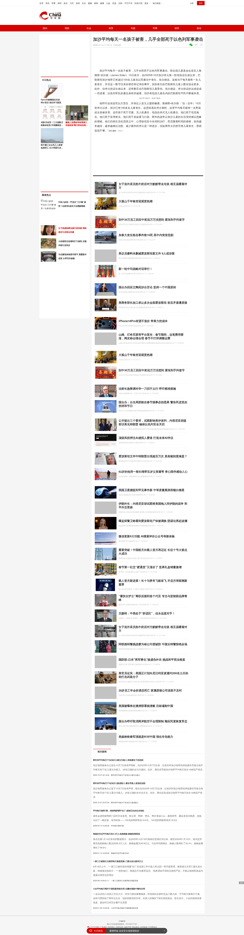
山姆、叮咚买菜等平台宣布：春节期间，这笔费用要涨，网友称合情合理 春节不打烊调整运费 (151, 336)
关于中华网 (94, 927)
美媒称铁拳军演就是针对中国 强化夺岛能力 (146, 736)
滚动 (199, 28)
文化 (84, 3)
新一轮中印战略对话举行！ (135, 269)
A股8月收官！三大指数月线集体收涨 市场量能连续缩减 (52, 125)
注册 (191, 3)
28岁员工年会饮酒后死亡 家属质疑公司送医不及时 (150, 690)
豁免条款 (135, 927)
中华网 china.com (51, 15)
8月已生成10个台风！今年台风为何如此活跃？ (132, 930)
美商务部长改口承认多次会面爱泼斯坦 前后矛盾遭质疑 (153, 302)
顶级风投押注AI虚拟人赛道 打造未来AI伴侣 (146, 438)
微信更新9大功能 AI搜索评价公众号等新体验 (147, 536)
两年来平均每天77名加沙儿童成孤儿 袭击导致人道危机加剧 (119, 783)
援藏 (90, 3)
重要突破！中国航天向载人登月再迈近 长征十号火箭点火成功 (153, 551)
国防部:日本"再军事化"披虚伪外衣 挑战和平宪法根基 (152, 659)
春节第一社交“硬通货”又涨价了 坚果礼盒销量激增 (150, 567)
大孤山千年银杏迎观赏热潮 (135, 201)
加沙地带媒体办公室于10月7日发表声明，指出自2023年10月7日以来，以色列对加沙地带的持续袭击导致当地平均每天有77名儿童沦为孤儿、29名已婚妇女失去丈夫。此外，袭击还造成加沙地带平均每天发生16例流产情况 (148, 793)
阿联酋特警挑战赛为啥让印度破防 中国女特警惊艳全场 (153, 644)
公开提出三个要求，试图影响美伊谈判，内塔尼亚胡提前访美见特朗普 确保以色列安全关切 (152, 422)
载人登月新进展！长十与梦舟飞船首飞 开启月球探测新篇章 (153, 582)
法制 (120, 3)
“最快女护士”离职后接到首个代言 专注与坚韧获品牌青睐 (153, 598)
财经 (60, 3)
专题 (133, 28)
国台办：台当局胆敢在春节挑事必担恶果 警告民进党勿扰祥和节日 (153, 404)
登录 (200, 3)
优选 (114, 3)
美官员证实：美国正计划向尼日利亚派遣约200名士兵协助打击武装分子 (153, 675)
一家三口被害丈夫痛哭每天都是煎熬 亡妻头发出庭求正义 (118, 861)
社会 (89, 28)
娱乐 (66, 3)
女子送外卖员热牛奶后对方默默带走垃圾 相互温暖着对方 (153, 186)
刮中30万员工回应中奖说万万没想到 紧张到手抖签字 (152, 219)
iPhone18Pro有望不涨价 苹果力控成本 (143, 321)
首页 (41, 3)
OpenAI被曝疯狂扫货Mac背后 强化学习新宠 (51, 101)
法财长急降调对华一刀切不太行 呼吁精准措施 (147, 388)
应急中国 (138, 3)
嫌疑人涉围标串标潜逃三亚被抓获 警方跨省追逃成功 (77, 125)
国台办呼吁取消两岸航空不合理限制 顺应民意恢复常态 (153, 721)
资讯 (47, 3)
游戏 (78, 3)
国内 (45, 28)
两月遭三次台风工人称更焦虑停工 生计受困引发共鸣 (52, 147)
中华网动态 (152, 927)
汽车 (72, 3)
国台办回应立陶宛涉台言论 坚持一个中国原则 (147, 287)
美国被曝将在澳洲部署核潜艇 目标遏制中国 (146, 706)
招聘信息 (119, 927)
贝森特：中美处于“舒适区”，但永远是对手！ (147, 613)
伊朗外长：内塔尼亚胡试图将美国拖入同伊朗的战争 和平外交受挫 (153, 505)
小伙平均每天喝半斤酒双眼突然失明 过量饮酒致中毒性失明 (119, 888)
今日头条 (117, 45)
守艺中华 (128, 3)
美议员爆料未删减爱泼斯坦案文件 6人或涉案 (147, 253)
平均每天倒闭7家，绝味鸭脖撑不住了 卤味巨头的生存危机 (118, 810)
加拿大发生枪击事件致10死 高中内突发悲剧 (146, 235)
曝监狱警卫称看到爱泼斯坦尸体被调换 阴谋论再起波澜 (153, 521)
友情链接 (143, 927)
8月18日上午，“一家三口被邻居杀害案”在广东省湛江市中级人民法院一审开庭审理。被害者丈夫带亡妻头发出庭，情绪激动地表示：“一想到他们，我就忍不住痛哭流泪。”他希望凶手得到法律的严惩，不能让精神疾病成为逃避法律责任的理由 (148, 871)
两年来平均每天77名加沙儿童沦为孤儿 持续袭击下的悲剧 (118, 759)
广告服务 (103, 927)
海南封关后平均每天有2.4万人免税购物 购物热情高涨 (116, 833)
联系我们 (111, 927)
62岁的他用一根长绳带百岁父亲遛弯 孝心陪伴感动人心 (153, 471)
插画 (96, 3)
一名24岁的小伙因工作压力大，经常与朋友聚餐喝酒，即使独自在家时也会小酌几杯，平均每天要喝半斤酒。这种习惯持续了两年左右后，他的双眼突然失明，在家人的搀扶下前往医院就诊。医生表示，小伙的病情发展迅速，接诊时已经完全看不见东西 (147, 898)
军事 (53, 3)
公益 (108, 3)
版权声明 (127, 927)
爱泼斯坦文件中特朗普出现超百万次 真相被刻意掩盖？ (153, 456)
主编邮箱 (122, 921)
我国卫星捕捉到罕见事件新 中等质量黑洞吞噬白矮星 (151, 490)
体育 (111, 28)
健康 (102, 3)
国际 (67, 28)
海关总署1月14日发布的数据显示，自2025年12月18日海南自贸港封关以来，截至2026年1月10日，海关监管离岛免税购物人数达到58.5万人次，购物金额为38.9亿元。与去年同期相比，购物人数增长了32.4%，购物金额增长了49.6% (148, 843)
